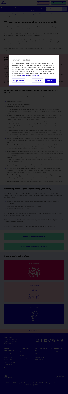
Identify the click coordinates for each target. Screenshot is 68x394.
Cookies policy (36, 75)
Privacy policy (24, 75)
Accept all (50, 80)
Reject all (37, 80)
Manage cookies (18, 80)
